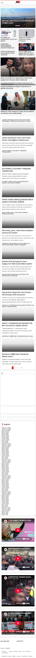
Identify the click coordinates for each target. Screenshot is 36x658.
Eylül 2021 (5, 506)
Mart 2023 (5, 482)
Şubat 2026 (5, 436)
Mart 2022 (5, 498)
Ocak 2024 (5, 469)
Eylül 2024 (5, 458)
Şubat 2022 (5, 500)
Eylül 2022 (5, 490)
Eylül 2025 (5, 442)
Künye (18, 656)
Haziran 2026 (6, 430)
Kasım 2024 (5, 456)
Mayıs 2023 (5, 480)
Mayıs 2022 (5, 496)
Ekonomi (28, 651)
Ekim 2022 (5, 489)
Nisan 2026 (5, 433)
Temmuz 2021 (6, 509)
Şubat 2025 (5, 452)
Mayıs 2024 (5, 464)
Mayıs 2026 (5, 432)
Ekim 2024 (5, 457)
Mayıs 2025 (5, 448)
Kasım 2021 (5, 504)
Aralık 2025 (5, 438)
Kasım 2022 (5, 488)
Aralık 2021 (5, 502)
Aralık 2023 (5, 470)
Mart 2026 (5, 434)
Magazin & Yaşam (7, 656)
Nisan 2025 (5, 449)
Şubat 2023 (5, 484)
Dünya (20, 651)
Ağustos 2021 (6, 508)
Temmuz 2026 (6, 429)
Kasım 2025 (5, 440)
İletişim (31, 656)
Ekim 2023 (5, 473)
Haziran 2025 (6, 446)
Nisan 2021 (5, 513)
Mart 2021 (5, 514)
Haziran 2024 (6, 462)
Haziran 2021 (6, 510)
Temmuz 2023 (6, 477)
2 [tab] (16, 25)
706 (21, 367)
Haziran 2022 (6, 494)
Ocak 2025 (5, 453)
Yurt (24, 651)
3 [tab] (17, 25)
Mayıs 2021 (5, 512)
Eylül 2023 (5, 474)
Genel (10, 651)
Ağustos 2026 (6, 428)
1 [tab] (15, 25)
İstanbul (4, 651)
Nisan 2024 (5, 465)
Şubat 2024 (5, 468)
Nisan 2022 (5, 497)
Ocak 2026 (5, 437)
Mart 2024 (5, 466)
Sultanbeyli (5, 653)
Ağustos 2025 (6, 444)
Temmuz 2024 (6, 461)
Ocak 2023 (5, 485)
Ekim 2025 (5, 441)
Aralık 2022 (5, 486)
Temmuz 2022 (6, 493)
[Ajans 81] (18, 3)
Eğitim (14, 656)
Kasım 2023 (5, 472)
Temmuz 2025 (6, 445)
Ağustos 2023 (6, 476)
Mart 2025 (5, 450)
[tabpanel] (18, 18)
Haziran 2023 (6, 478)
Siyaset (15, 651)
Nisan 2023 (5, 481)
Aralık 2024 (5, 454)
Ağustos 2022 (6, 492)
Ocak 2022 (5, 501)
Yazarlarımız (24, 656)
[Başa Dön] (33, 655)
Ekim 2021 (5, 505)
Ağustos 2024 (6, 460)
